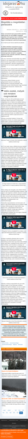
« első (4, 410)
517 (16, 410)
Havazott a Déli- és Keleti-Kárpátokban (14, 398)
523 (14, 412)
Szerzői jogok (23, 420)
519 (23, 410)
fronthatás (20, 344)
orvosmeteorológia (14, 343)
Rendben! (3, 436)
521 (7, 412)
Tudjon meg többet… (6, 433)
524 (17, 412)
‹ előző (8, 410)
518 (19, 410)
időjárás (15, 344)
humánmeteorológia (7, 344)
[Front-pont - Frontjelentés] (17, 14)
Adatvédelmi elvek (13, 420)
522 (10, 412)
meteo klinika (5, 343)
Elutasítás (10, 436)
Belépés (14, 423)
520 (3, 412)
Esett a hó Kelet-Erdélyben (10, 371)
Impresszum (4, 420)
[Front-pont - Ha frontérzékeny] (5, 14)
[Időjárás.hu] (14, 5)
